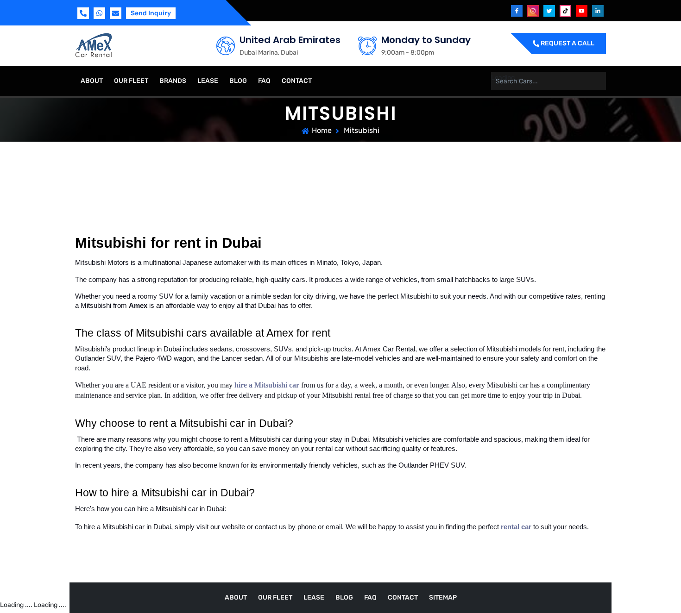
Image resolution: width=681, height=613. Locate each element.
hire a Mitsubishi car (266, 385)
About (92, 81)
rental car (516, 527)
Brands (172, 81)
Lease (207, 81)
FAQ (264, 81)
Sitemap (443, 597)
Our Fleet (131, 81)
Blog (238, 81)
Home (322, 130)
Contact (297, 81)
